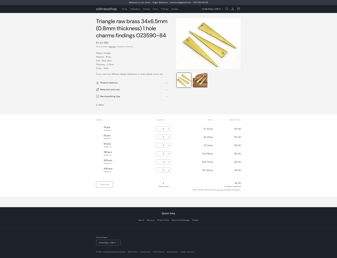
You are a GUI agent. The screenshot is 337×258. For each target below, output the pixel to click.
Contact (195, 220)
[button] (227, 9)
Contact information (188, 252)
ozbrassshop (107, 252)
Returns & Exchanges (180, 220)
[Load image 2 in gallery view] (200, 80)
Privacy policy (145, 252)
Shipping (111, 46)
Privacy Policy (163, 220)
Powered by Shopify (118, 252)
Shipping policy (172, 252)
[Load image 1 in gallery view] (183, 80)
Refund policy (133, 252)
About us (150, 220)
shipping (219, 190)
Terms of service (158, 252)
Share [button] (101, 105)
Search (141, 220)
